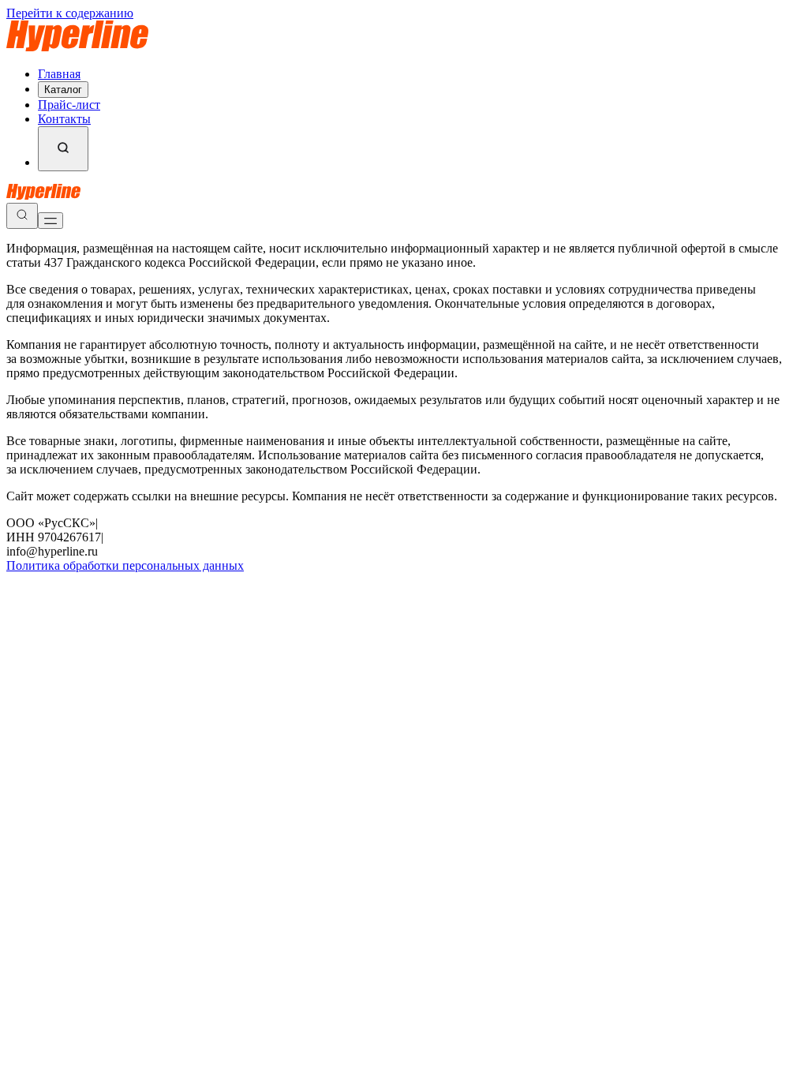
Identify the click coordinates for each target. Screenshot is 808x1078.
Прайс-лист (69, 104)
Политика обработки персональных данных (125, 565)
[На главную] (77, 47)
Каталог (63, 89)
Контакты (64, 118)
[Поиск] (63, 148)
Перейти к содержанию (69, 13)
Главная (59, 73)
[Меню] (50, 220)
